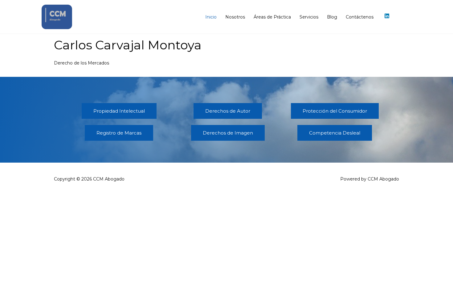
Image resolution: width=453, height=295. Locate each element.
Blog (332, 17)
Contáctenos (359, 17)
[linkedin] (387, 16)
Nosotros (235, 17)
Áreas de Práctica (272, 17)
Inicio (211, 17)
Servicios (309, 17)
